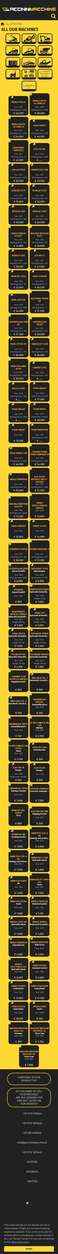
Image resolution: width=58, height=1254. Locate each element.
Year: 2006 (18, 130)
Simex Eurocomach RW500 (39, 505)
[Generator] (13, 62)
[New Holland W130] (18, 361)
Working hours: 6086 (18, 513)
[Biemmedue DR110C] (39, 696)
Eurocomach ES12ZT (18, 234)
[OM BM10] (18, 586)
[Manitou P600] (18, 877)
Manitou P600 (18, 882)
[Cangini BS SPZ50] (18, 785)
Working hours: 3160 (39, 133)
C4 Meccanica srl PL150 (18, 748)
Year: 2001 (18, 841)
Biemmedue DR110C (39, 702)
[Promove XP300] (39, 630)
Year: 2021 (18, 154)
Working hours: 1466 (18, 308)
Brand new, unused (40, 396)
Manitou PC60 (18, 902)
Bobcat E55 (18, 211)
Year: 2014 (39, 435)
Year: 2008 (18, 393)
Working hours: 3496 (18, 177)
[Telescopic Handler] (13, 38)
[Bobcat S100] (18, 271)
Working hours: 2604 (18, 263)
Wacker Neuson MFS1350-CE (39, 1031)
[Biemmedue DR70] (18, 719)
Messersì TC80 (39, 569)
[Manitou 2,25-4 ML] (39, 829)
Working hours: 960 (18, 198)
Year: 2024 (39, 281)
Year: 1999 (18, 887)
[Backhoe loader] (29, 38)
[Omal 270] (39, 609)
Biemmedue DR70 (18, 725)
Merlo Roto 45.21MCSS (18, 125)
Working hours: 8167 (18, 578)
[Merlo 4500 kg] (18, 918)
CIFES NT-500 (39, 748)
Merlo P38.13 (18, 102)
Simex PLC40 (18, 1007)
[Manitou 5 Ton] (39, 854)
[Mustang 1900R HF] (39, 293)
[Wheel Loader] (13, 50)
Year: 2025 (18, 435)
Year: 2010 (18, 795)
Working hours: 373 (18, 331)
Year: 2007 (39, 373)
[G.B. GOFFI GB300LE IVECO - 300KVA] (39, 472)
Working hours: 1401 (39, 263)
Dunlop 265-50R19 (18, 813)
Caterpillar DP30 (18, 569)
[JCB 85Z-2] (39, 250)
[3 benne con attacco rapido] (18, 673)
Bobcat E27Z (40, 190)
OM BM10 (18, 590)
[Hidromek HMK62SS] (18, 143)
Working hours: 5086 (18, 417)
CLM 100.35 (18, 768)
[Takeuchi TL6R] (39, 339)
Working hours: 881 (18, 219)
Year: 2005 (18, 372)
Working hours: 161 (39, 219)
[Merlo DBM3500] (18, 474)
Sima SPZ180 (39, 966)
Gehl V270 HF (18, 300)
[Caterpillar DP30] (18, 565)
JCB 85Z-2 (39, 255)
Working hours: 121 (39, 331)
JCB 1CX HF (39, 149)
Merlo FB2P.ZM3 (39, 943)
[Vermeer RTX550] (18, 544)
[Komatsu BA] (18, 831)
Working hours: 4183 (39, 110)
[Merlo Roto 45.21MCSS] (18, 119)
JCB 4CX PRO (18, 170)
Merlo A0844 (39, 923)
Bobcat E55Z (40, 211)
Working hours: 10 (39, 284)
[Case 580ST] (39, 121)
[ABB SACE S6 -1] (39, 674)
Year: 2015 (18, 554)
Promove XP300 (39, 634)
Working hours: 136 (18, 557)
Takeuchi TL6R (39, 344)
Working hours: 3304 (39, 461)
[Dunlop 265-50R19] (18, 807)
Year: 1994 (39, 908)
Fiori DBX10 (39, 409)
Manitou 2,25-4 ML (39, 835)
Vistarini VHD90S (39, 655)
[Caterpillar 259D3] (39, 318)
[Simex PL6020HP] (39, 982)
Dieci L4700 (18, 388)
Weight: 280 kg (18, 622)
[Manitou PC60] (18, 898)
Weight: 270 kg (39, 622)
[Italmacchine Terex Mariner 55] (39, 447)
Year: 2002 (18, 661)
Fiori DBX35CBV (39, 429)
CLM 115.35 (39, 769)
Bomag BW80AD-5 (39, 549)
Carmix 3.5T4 (39, 367)
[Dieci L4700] (18, 383)
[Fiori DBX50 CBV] (18, 448)
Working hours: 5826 (18, 375)
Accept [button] (29, 1249)
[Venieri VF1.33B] (39, 165)
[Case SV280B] (39, 271)
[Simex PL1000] (18, 982)
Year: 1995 (18, 575)
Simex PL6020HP (39, 987)
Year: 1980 (18, 510)
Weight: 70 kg (39, 598)
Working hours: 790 (18, 352)
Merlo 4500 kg (18, 923)
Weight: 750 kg (18, 663)
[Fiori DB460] (18, 404)
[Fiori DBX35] (18, 425)
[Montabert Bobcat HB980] (18, 608)
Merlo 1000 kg (39, 902)
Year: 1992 (39, 458)
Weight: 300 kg (40, 643)
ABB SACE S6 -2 (18, 702)
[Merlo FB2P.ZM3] (39, 938)
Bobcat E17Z (18, 190)
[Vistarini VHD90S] (39, 651)
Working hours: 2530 (18, 110)
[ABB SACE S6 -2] (18, 697)
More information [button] (20, 1242)
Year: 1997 (39, 484)
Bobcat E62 (18, 255)
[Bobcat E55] (18, 206)
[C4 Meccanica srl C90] (39, 719)
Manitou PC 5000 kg (39, 882)
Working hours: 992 (18, 242)
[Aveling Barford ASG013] (18, 499)
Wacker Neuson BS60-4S (18, 1031)
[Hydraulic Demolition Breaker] (45, 74)
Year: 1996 (39, 619)
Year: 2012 (18, 972)
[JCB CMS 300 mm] (39, 808)
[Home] (29, 11)
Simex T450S (39, 526)
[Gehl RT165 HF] (18, 339)
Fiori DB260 (39, 388)
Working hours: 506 (40, 352)
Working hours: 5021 (18, 461)
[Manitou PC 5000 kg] (39, 876)
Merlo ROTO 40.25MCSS (39, 102)
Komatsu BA (18, 835)
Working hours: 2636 (39, 487)
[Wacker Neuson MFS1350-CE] (39, 1025)
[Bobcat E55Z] (39, 206)
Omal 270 (39, 614)
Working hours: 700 (40, 578)
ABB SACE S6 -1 (39, 679)
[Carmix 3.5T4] (39, 363)
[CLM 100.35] (18, 764)
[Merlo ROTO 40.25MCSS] (39, 96)
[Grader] (29, 62)
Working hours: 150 (18, 487)
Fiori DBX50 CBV (18, 453)
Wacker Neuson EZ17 (39, 234)
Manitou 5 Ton (39, 858)
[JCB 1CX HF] (39, 144)
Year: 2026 (39, 393)
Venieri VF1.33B (39, 170)
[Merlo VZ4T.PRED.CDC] (18, 960)
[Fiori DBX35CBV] (39, 425)
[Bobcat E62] (18, 250)
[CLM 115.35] (39, 764)
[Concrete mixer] (45, 50)
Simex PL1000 (18, 987)
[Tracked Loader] (29, 50)
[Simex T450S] (39, 521)
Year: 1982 (18, 596)
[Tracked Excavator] (45, 38)
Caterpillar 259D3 (39, 323)
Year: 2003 (18, 640)
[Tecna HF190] (18, 651)
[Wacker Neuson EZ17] (39, 228)
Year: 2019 (18, 216)
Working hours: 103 (39, 177)
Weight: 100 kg (40, 663)
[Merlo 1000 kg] (39, 898)
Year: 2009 (39, 107)
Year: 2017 (18, 458)
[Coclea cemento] (39, 785)
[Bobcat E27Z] (39, 185)
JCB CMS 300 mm (39, 812)
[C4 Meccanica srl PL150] (18, 742)
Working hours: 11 (18, 157)
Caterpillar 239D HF (18, 323)
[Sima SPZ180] (39, 962)
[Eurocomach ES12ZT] (18, 228)
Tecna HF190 (18, 655)
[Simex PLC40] (18, 1003)
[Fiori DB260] (39, 383)
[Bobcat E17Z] (18, 185)
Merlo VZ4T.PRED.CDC (18, 967)
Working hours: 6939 (18, 133)
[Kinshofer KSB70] (39, 586)
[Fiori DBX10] (39, 404)
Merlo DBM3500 (18, 479)
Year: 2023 (39, 195)
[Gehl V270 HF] (18, 295)
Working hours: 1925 (18, 396)
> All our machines (13, 24)
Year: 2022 (39, 216)
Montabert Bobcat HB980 (18, 614)
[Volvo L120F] (39, 1003)
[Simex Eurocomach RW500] (39, 498)
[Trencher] (45, 62)
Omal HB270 (18, 634)
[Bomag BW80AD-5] (39, 543)
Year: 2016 (18, 107)
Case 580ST (39, 125)
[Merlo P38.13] (18, 97)
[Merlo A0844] (39, 918)
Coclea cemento (39, 789)
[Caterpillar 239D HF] (18, 317)
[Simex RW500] (18, 521)
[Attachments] (29, 86)
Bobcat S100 (18, 276)
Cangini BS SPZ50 (18, 789)
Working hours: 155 (39, 198)
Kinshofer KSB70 (39, 590)
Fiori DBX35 (18, 430)
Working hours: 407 (40, 557)
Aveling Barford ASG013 (18, 505)
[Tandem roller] (13, 74)
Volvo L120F (39, 1007)
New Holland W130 (18, 367)
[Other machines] (29, 74)
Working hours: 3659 (39, 157)
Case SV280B (40, 276)
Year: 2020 (18, 195)
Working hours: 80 (39, 242)
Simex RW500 (18, 526)
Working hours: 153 (18, 284)
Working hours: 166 (40, 437)
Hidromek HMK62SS (18, 149)
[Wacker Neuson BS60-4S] (18, 1025)
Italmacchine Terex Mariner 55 (39, 453)
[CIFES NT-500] (39, 744)
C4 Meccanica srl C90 (39, 725)
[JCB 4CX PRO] (18, 165)
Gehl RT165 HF (18, 344)
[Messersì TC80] (39, 565)
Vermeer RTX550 (18, 549)
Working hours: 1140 (39, 375)
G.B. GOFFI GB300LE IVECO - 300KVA (39, 479)
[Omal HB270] (18, 630)
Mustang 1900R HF (39, 299)
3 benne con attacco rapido (18, 679)
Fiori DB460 (18, 409)
